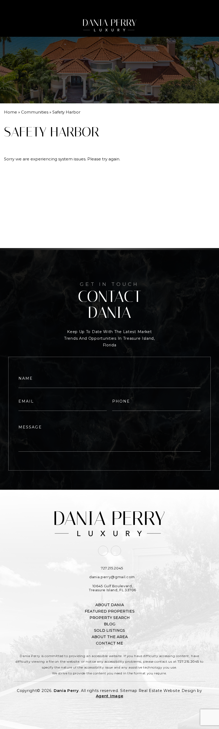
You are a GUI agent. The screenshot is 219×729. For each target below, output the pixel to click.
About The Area (110, 636)
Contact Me (109, 643)
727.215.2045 (188, 661)
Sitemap (128, 690)
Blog (109, 624)
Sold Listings (109, 630)
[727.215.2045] (109, 7)
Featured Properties (110, 611)
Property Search (109, 617)
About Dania (109, 604)
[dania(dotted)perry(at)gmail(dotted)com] (195, 7)
